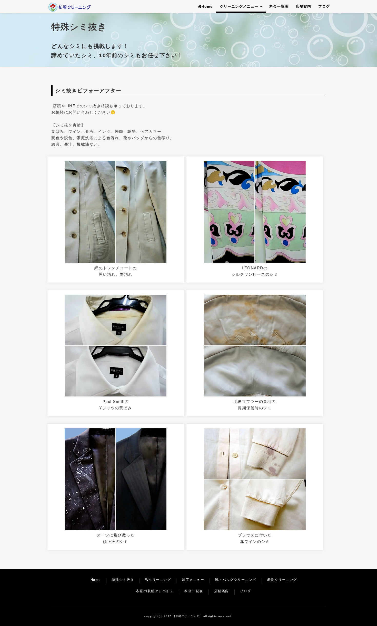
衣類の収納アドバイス (154, 591)
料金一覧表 (279, 6)
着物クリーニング (282, 580)
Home (207, 6)
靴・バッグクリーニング (235, 580)
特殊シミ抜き (123, 580)
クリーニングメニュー (240, 6)
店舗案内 (303, 6)
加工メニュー (193, 580)
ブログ (324, 6)
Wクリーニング (158, 580)
